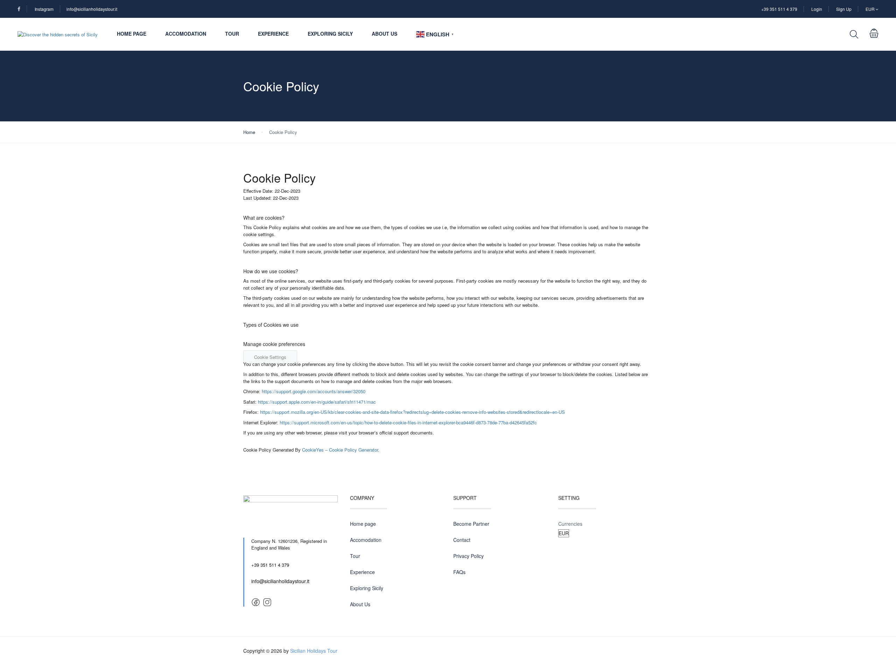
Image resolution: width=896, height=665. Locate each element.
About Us (384, 33)
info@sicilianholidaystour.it (91, 9)
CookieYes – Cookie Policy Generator (340, 449)
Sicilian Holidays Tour (313, 650)
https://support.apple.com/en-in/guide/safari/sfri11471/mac (317, 401)
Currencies (570, 523)
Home (249, 132)
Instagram (44, 9)
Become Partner (471, 523)
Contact (461, 539)
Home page (131, 33)
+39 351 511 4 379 (779, 9)
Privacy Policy (468, 555)
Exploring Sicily (330, 33)
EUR (871, 9)
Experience (273, 33)
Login (816, 9)
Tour (232, 33)
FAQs (459, 571)
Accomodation (185, 33)
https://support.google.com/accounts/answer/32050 (313, 391)
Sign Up (844, 9)
